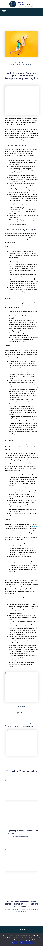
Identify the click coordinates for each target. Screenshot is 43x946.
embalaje (35, 526)
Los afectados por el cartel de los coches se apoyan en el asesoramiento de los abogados (21, 904)
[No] (41, 940)
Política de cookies (26, 943)
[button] (4, 12)
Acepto (14, 943)
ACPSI (16, 155)
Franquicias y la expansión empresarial (21, 831)
